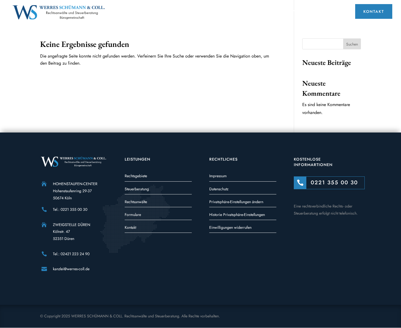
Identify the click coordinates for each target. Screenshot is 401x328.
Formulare (133, 214)
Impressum (218, 176)
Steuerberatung (137, 189)
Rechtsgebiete (136, 176)
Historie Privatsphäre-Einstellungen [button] (237, 214)
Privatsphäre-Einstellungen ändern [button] (236, 201)
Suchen (352, 44)
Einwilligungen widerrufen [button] (230, 227)
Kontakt (130, 227)
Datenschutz (218, 189)
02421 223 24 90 (75, 254)
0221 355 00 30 (74, 209)
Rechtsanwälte (136, 201)
